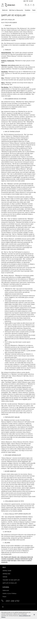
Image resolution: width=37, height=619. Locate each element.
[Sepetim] (34, 5)
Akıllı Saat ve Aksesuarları (16, 10)
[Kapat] (34, 614)
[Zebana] (10, 5)
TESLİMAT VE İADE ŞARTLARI (11, 580)
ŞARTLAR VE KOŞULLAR (10, 583)
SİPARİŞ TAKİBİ (7, 570)
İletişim (4, 596)
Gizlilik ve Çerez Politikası (9, 593)
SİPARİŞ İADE (6, 574)
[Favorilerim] (31, 5)
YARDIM (5, 577)
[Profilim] (28, 5)
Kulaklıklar (27, 10)
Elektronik (4, 10)
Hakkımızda (6, 590)
